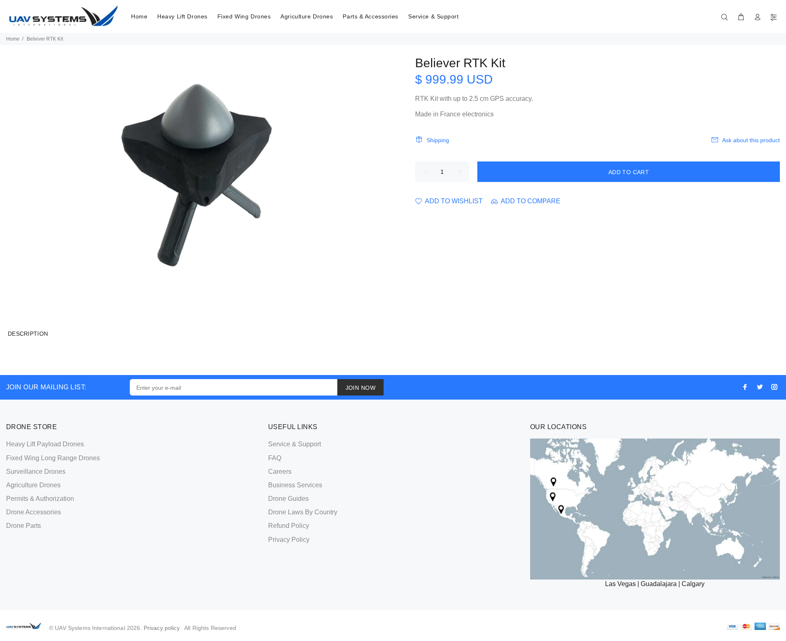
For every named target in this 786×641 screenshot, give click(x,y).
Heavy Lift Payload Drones (45, 444)
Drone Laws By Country (302, 512)
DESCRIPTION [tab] (28, 333)
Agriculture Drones (306, 16)
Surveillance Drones (36, 471)
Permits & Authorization (40, 498)
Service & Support (433, 16)
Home (139, 16)
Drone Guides (288, 498)
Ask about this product (751, 140)
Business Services (295, 485)
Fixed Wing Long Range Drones (53, 458)
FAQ (274, 458)
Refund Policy (288, 525)
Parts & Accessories (370, 16)
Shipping (438, 140)
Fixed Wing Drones (244, 16)
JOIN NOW (360, 387)
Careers (279, 471)
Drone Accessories (33, 512)
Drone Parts (23, 525)
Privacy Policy (288, 539)
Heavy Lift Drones (182, 16)
